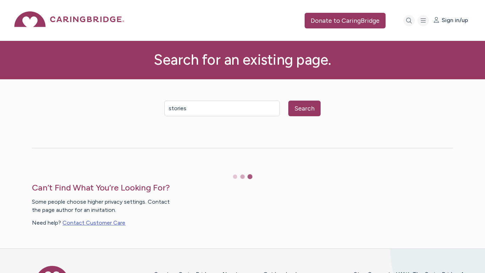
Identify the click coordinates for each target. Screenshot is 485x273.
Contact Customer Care (93, 222)
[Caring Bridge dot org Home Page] (69, 25)
